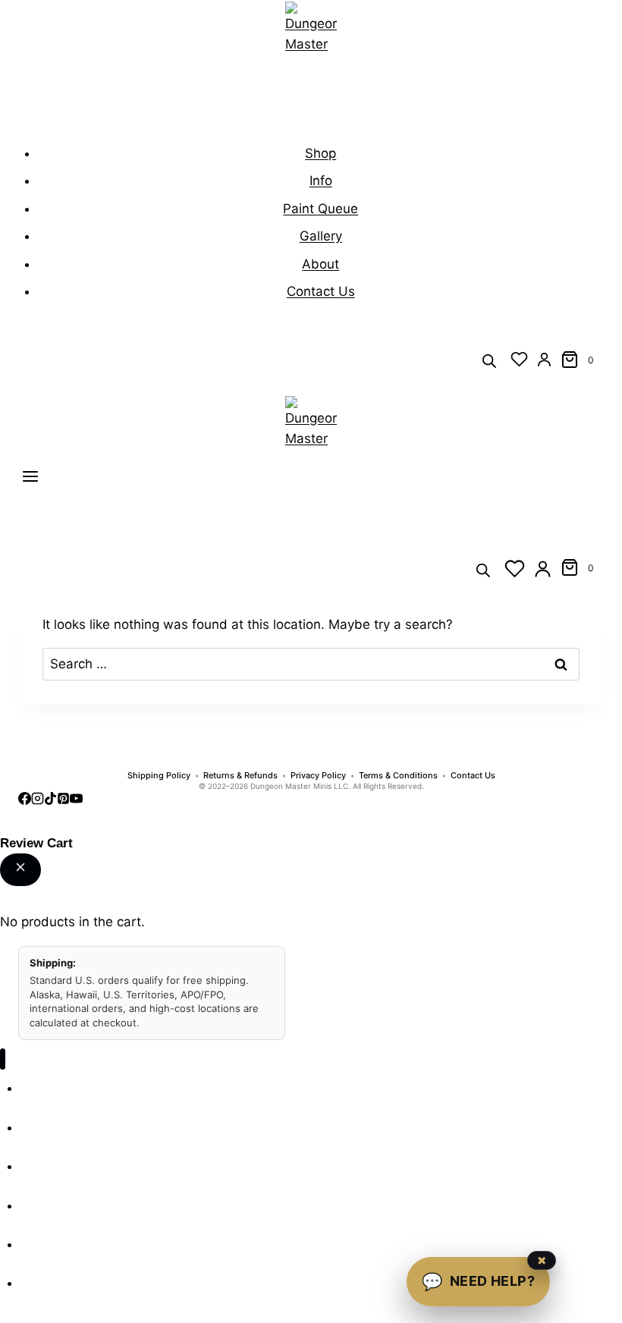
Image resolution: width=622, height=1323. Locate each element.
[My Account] (544, 359)
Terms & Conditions (398, 775)
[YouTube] (76, 800)
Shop (320, 153)
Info (320, 180)
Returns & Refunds (240, 775)
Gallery (321, 236)
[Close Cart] (20, 869)
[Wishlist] (519, 359)
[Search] (489, 360)
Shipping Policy (158, 775)
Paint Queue (320, 208)
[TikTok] (50, 800)
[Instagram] (37, 800)
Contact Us (321, 291)
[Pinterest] (63, 800)
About (320, 264)
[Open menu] (30, 479)
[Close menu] (2, 1059)
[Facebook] (24, 800)
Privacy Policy (318, 775)
